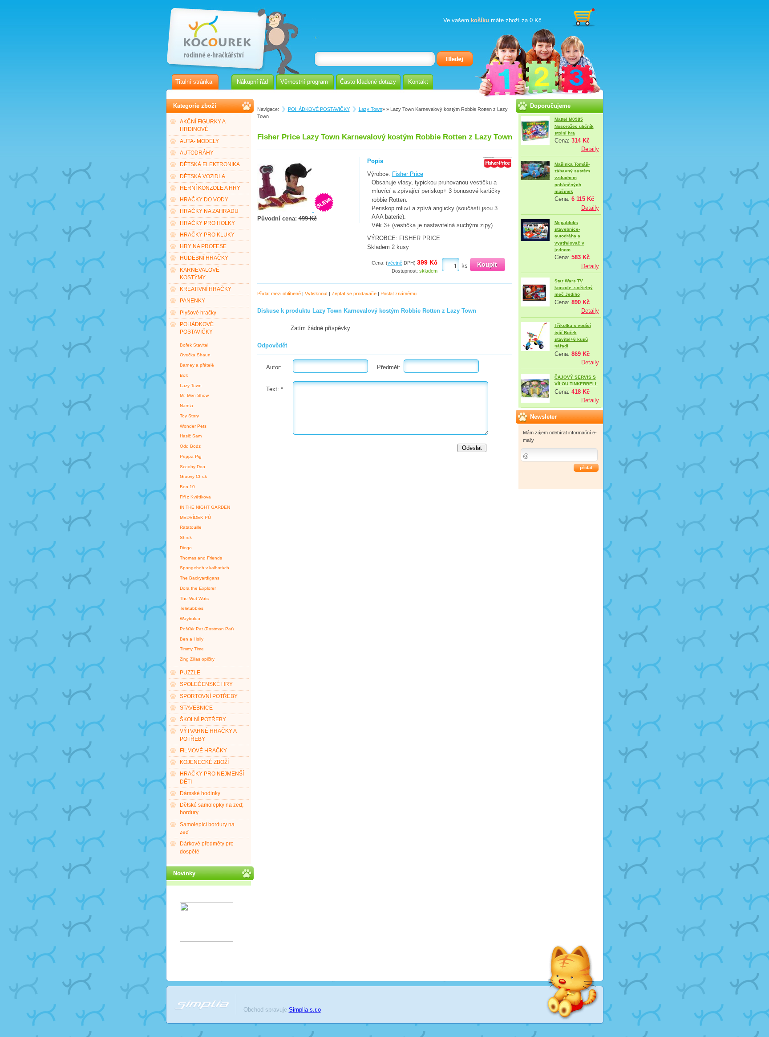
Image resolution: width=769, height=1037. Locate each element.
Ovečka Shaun (195, 354)
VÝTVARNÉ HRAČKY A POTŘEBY (208, 734)
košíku (480, 20)
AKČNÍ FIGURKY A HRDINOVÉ (203, 125)
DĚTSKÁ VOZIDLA (202, 176)
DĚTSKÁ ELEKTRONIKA (210, 164)
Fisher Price (407, 174)
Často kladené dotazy (368, 81)
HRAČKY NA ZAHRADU (209, 211)
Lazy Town (191, 385)
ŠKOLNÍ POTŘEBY (203, 719)
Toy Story (189, 415)
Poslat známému (398, 293)
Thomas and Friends (201, 557)
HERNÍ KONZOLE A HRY (210, 188)
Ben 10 (187, 486)
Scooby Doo (192, 466)
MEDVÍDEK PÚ (195, 517)
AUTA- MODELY (199, 141)
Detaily (590, 149)
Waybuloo (190, 618)
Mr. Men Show (194, 395)
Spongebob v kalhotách (204, 567)
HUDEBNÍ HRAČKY (204, 258)
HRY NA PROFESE (203, 246)
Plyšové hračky (198, 312)
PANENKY (192, 300)
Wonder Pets (193, 426)
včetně (395, 262)
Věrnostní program (304, 81)
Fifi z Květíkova (195, 496)
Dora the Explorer (198, 588)
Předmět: (389, 367)
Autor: (274, 367)
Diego (186, 547)
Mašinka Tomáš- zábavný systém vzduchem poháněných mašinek (572, 178)
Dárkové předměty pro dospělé (207, 847)
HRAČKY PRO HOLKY (207, 223)
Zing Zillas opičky (197, 659)
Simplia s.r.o (305, 1009)
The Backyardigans (199, 578)
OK (586, 468)
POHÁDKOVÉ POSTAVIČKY (197, 328)
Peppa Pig (191, 456)
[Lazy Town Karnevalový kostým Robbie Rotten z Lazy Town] (285, 210)
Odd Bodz (190, 446)
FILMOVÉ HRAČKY (203, 750)
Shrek (186, 537)
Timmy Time (192, 648)
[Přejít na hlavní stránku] (216, 34)
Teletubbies (191, 608)
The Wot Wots (194, 598)
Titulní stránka (193, 81)
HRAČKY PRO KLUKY (207, 234)
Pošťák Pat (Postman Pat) (207, 628)
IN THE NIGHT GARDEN (205, 507)
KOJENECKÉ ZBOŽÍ (204, 762)
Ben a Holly (191, 639)
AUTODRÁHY (197, 152)
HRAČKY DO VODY (204, 199)
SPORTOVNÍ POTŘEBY (209, 696)
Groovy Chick (193, 476)
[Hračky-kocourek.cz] (206, 939)
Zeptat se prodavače (354, 293)
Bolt (184, 375)
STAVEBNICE (196, 707)
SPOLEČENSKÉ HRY (206, 684)
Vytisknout (316, 293)
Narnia (186, 405)
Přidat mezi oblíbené (279, 293)
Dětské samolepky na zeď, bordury (211, 808)
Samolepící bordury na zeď (207, 828)
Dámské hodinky (200, 793)
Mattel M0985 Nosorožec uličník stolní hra (574, 126)
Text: (274, 389)
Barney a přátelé (197, 365)
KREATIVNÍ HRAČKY (205, 289)
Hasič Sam (191, 435)
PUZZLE (190, 672)
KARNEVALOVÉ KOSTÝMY (199, 273)
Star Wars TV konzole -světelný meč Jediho (573, 287)
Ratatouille (191, 527)
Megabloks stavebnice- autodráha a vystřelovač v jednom (569, 236)
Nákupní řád (252, 81)
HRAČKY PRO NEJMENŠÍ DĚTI (212, 777)
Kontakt (418, 81)
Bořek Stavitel (194, 345)
